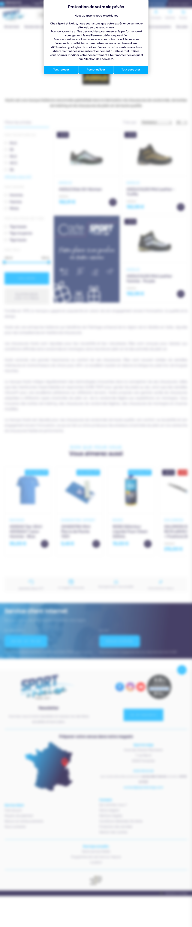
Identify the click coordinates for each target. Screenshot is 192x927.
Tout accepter (131, 69)
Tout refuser (61, 69)
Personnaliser (96, 69)
